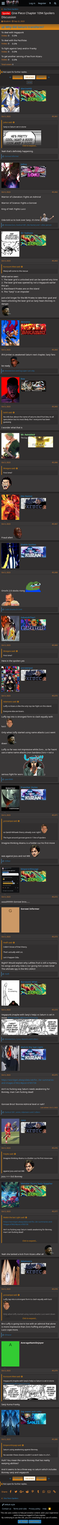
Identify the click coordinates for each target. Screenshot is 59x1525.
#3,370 (55, 696)
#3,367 (55, 524)
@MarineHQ (13, 1017)
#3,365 (55, 406)
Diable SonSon (28, 544)
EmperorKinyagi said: (12, 1445)
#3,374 (55, 1009)
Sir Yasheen (27, 232)
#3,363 (55, 261)
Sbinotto (25, 321)
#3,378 (55, 1289)
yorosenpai (27, 667)
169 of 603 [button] (29, 77)
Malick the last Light (32, 1047)
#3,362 (55, 192)
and (20, 371)
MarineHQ (26, 88)
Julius (24, 164)
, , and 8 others (21, 1039)
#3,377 (55, 1211)
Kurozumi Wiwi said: (11, 266)
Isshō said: (7, 412)
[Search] (55, 3)
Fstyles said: (8, 1154)
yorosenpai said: (10, 821)
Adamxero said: (9, 701)
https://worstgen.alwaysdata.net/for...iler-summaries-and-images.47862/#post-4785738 (27, 1081)
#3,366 (55, 462)
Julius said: (7, 122)
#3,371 (55, 815)
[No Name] (26, 496)
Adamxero (26, 1261)
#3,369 (55, 645)
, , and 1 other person (28, 225)
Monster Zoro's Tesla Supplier (37, 1183)
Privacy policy (34, 1508)
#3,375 (55, 1075)
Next (41, 77)
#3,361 (55, 116)
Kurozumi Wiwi (29, 981)
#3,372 (55, 897)
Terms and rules (20, 1508)
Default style (9, 1504)
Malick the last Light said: (14, 1217)
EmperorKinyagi (29, 868)
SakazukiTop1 (28, 617)
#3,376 (55, 1148)
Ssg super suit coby (31, 1411)
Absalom (7, 21)
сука (23, 1120)
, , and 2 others (22, 1112)
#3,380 (55, 1439)
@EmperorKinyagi (29, 1017)
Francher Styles (29, 787)
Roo (23, 378)
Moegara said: (9, 468)
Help (45, 1508)
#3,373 (55, 936)
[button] (3, 3)
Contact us (6, 1508)
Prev (18, 77)
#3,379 (55, 1370)
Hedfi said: (7, 942)
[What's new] (50, 3)
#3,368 (55, 572)
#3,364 (55, 349)
